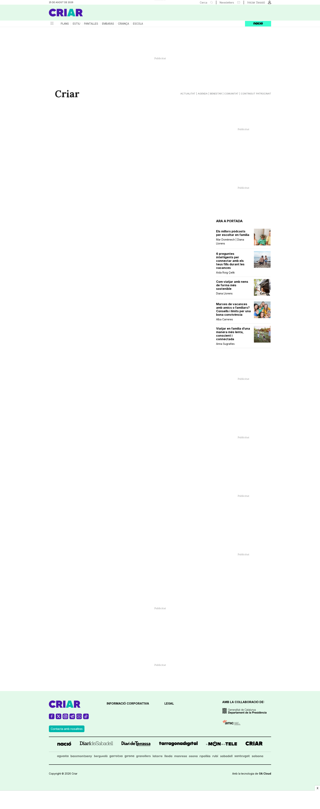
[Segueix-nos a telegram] (72, 718)
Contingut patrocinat (256, 93)
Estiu (76, 23)
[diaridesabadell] (96, 744)
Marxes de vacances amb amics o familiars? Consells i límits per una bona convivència (233, 309)
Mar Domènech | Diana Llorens (230, 241)
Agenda (203, 93)
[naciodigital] (64, 744)
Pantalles (91, 23)
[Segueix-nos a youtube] (79, 718)
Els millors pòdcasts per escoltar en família (232, 233)
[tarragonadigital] (178, 744)
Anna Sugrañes (225, 343)
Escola (138, 23)
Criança (123, 23)
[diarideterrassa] (136, 744)
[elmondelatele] (221, 744)
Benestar (216, 93)
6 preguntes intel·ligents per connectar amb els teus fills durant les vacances (230, 261)
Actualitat (187, 93)
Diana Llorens (224, 293)
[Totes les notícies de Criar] (66, 13)
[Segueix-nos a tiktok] (86, 718)
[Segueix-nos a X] (58, 718)
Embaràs (108, 23)
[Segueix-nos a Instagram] (65, 718)
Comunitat (231, 93)
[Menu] (51, 24)
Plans (65, 23)
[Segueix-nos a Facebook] (51, 718)
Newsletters (227, 2)
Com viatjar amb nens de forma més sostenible (232, 285)
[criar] (254, 744)
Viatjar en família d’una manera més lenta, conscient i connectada (233, 334)
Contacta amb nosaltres (67, 729)
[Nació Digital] (85, 13)
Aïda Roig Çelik (225, 272)
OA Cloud (265, 773)
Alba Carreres (224, 319)
